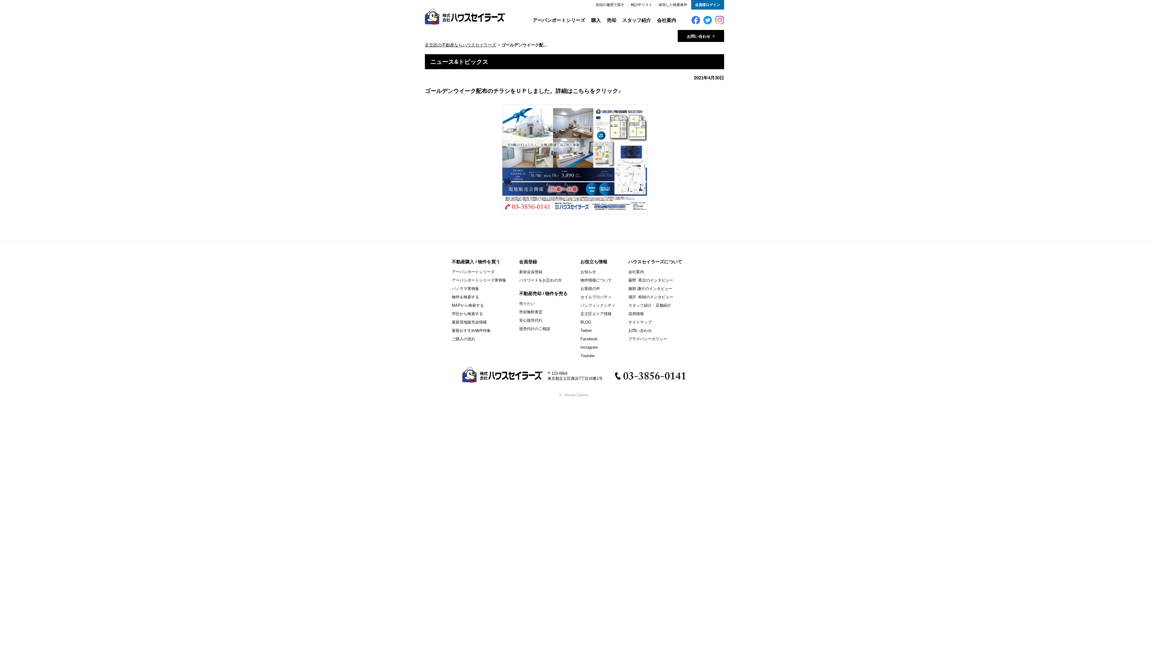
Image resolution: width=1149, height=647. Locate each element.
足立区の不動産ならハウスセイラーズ (460, 45)
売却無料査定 (530, 312)
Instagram (589, 347)
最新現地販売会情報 (469, 322)
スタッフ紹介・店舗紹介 (649, 305)
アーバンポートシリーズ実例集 (479, 280)
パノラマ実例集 (465, 288)
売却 (611, 20)
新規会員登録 (530, 272)
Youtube (587, 355)
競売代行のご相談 (534, 328)
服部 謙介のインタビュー (650, 288)
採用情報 (636, 314)
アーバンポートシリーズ (559, 20)
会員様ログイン (707, 5)
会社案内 (666, 20)
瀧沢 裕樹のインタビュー (650, 297)
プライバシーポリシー (647, 339)
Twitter (586, 330)
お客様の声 (590, 288)
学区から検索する (467, 314)
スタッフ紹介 (636, 20)
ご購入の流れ (463, 339)
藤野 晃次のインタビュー (650, 280)
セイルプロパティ (596, 297)
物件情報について (596, 280)
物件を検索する (465, 297)
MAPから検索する (468, 305)
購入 (596, 20)
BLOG (585, 322)
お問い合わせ (640, 330)
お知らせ (588, 272)
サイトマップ (640, 322)
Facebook (589, 339)
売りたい (527, 303)
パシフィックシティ (597, 305)
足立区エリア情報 (596, 314)
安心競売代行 (530, 320)
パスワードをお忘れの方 (540, 280)
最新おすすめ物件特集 (471, 330)
